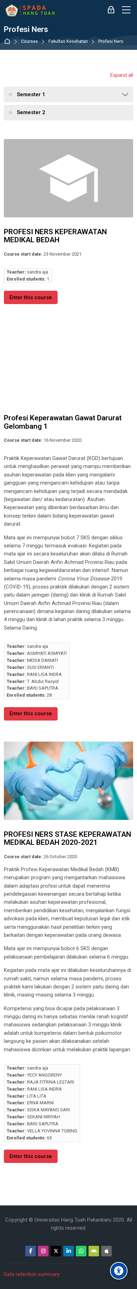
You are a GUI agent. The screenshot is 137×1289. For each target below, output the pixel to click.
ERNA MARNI (40, 1102)
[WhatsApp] (81, 1251)
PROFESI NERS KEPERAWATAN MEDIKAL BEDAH (55, 236)
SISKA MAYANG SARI (48, 1109)
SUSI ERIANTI (40, 667)
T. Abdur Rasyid (43, 681)
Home (8, 41)
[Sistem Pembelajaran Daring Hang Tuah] (29, 10)
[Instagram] (43, 1251)
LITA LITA (36, 1096)
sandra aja (37, 272)
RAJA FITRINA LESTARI (50, 1082)
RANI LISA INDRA (44, 674)
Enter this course (30, 297)
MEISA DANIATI (42, 660)
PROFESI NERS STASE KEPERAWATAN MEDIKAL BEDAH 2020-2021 (67, 838)
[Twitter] (56, 1251)
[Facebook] (30, 1251)
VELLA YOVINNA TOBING (52, 1130)
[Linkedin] (68, 1251)
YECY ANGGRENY (44, 1075)
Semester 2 (31, 112)
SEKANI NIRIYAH (43, 1116)
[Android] (94, 1251)
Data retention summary (32, 1274)
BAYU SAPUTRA (42, 688)
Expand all (121, 75)
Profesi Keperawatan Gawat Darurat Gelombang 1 (63, 422)
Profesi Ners (110, 41)
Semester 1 (31, 94)
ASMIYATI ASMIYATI (47, 653)
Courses (29, 41)
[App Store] (106, 1251)
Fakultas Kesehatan (68, 41)
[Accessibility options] (119, 1271)
